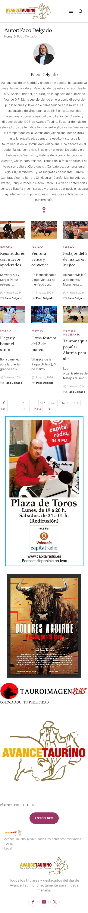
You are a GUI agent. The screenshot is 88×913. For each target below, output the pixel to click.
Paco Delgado (44, 74)
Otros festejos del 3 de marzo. (43, 344)
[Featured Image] (12, 230)
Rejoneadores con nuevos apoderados (12, 259)
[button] (71, 11)
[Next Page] (49, 409)
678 (53, 403)
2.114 (37, 409)
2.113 (24, 409)
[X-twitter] (55, 901)
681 (3, 409)
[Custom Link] (44, 208)
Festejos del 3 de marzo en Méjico (75, 259)
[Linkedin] (43, 901)
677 (42, 403)
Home (8, 36)
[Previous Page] (4, 403)
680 (76, 403)
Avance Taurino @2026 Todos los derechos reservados (42, 839)
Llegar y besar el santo (7, 344)
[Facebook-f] (33, 901)
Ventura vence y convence (39, 259)
